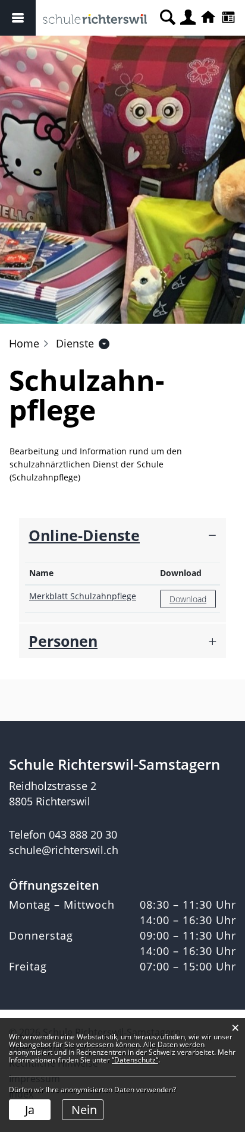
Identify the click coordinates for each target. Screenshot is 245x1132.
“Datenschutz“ (135, 1060)
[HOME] (208, 18)
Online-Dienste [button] (84, 535)
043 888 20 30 (83, 834)
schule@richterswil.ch (63, 850)
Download (181, 572)
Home (24, 343)
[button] (75, 343)
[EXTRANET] (228, 18)
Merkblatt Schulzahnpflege (82, 596)
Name (41, 572)
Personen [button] (63, 641)
